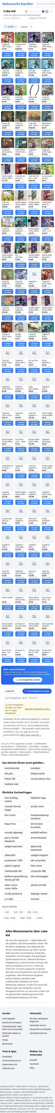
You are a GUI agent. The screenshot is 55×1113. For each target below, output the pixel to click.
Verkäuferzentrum (38, 1033)
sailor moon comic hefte (11, 886)
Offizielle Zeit (8, 1068)
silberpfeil (10, 855)
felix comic (36, 865)
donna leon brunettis (37, 825)
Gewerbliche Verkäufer (40, 1029)
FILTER (10, 27)
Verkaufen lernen (38, 1025)
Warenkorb (7, 1043)
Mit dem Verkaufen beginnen (39, 1020)
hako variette (25, 752)
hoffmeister (21, 746)
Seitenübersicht (9, 1064)
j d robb (9, 899)
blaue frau (10, 823)
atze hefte (34, 746)
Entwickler (7, 1056)
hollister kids (11, 784)
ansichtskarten (39, 837)
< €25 (6, 912)
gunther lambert (9, 752)
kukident (35, 768)
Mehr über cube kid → (30, 735)
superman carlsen (24, 743)
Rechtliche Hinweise (11, 1022)
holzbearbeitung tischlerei (40, 817)
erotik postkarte (13, 893)
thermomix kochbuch (19, 754)
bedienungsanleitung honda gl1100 (16, 878)
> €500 (39, 918)
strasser (35, 899)
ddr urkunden (38, 860)
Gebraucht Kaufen (17, 3)
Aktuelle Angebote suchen (37, 709)
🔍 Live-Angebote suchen (37, 691)
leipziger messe (39, 893)
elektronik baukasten (36, 848)
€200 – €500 (25, 918)
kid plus (9, 773)
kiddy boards (38, 773)
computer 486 (38, 871)
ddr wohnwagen (39, 876)
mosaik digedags (14, 832)
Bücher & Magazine (16, 19)
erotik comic (37, 806)
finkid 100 (10, 778)
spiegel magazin (39, 855)
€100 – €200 (9, 918)
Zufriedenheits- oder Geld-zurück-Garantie (12, 1028)
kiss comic (10, 815)
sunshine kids (12, 768)
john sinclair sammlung (39, 749)
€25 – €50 (18, 912)
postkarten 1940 (13, 860)
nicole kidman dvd (40, 778)
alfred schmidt (38, 885)
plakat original (12, 865)
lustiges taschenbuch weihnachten (24, 748)
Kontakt (33, 1060)
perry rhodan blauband (12, 839)
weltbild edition (39, 832)
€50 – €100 (33, 912)
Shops (5, 1039)
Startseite (7, 18)
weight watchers (13, 846)
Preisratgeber (8, 1018)
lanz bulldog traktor (11, 799)
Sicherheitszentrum (11, 1060)
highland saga (38, 797)
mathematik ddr (13, 871)
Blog (32, 1067)
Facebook (34, 1064)
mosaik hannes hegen (13, 808)
